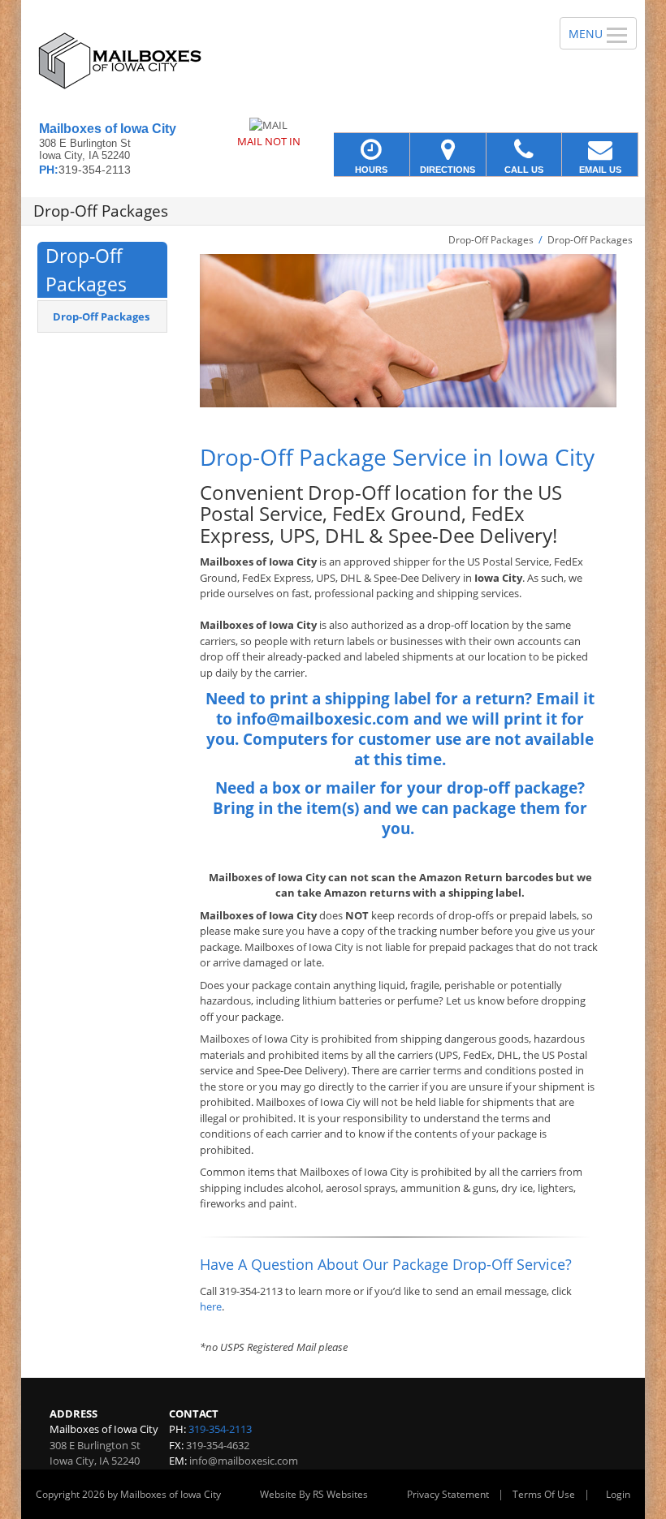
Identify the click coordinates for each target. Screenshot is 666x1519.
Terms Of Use (543, 1494)
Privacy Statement (448, 1494)
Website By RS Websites (314, 1494)
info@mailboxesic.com (243, 1460)
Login (618, 1494)
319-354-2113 (220, 1429)
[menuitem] (102, 316)
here (211, 1306)
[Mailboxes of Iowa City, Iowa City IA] (333, 61)
